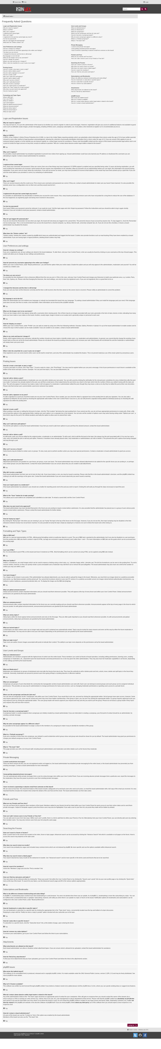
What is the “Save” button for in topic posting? (16, 87)
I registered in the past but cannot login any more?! (17, 37)
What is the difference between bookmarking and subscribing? (89, 78)
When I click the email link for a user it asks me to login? (19, 63)
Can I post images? (8, 102)
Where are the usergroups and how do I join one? (85, 33)
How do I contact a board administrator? (82, 103)
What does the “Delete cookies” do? (13, 42)
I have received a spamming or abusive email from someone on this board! (92, 50)
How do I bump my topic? (10, 91)
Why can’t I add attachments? (11, 82)
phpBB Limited (56, 973)
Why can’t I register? (9, 31)
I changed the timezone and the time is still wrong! (17, 54)
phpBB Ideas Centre (89, 986)
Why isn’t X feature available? (79, 99)
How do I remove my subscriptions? (81, 83)
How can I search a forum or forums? (82, 64)
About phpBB (7, 975)
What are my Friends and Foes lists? (81, 56)
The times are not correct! (10, 52)
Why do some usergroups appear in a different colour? (86, 37)
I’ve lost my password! (9, 38)
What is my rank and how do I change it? (14, 61)
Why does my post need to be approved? (15, 89)
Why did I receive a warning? (11, 83)
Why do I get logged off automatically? (14, 40)
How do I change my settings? (12, 48)
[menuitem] (24, 2)
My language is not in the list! (11, 56)
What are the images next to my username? (15, 57)
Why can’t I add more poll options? (13, 76)
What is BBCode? (8, 97)
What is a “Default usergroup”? (80, 38)
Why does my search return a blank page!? (83, 68)
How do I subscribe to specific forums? (82, 81)
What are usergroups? (77, 31)
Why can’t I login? (8, 35)
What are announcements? (11, 106)
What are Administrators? (78, 28)
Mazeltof (27, 1035)
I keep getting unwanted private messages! (83, 48)
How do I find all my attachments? (80, 91)
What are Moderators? (77, 29)
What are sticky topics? (10, 108)
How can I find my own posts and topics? (83, 72)
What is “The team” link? (78, 40)
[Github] (140, 1035)
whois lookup (7, 998)
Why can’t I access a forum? (11, 80)
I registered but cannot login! (11, 33)
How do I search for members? (80, 70)
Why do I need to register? (10, 28)
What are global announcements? (12, 104)
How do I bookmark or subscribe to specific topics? (86, 80)
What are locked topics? (10, 109)
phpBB (65, 302)
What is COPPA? (8, 29)
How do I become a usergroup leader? (82, 35)
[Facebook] (145, 1035)
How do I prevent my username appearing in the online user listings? (22, 50)
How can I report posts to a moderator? (14, 85)
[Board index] (24, 9)
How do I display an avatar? (11, 59)
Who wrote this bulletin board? (79, 97)
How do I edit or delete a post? (12, 71)
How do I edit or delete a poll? (11, 78)
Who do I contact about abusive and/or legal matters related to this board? (92, 101)
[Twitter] (135, 1035)
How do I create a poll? (9, 74)
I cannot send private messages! (80, 46)
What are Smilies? (8, 100)
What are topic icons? (9, 111)
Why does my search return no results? (82, 66)
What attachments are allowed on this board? (84, 89)
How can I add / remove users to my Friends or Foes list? (87, 58)
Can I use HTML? (8, 99)
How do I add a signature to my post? (14, 73)
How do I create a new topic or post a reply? (15, 69)
